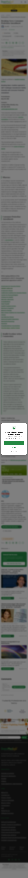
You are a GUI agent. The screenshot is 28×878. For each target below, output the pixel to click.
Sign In (14, 447)
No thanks (14, 451)
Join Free (14, 443)
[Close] (25, 425)
